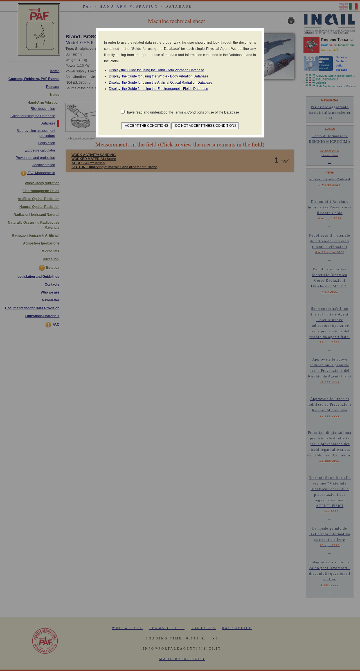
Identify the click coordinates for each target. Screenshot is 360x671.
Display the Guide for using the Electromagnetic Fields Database (158, 89)
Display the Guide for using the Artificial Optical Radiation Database (160, 83)
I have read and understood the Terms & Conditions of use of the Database (182, 112)
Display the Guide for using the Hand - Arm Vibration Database (156, 70)
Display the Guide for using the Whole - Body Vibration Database (158, 76)
